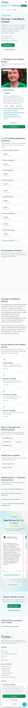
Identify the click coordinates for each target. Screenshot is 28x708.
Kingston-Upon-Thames (8, 463)
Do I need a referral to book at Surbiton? (10, 499)
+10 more (6, 118)
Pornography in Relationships (8, 677)
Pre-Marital (18, 441)
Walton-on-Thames (7, 467)
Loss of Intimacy (6, 441)
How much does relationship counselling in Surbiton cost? (11, 494)
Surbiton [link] (15, 9)
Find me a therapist (9, 49)
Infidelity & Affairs (5, 671)
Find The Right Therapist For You (9, 654)
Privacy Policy (7, 692)
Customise (14, 704)
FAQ (2, 658)
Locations (8, 9)
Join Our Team (4, 660)
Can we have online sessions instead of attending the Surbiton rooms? (12, 504)
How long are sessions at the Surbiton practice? (12, 489)
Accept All (14, 696)
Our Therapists (4, 651)
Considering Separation (7, 673)
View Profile (13, 122)
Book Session (14, 126)
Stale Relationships (7, 445)
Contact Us (4, 656)
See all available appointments (8, 240)
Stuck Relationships (7, 438)
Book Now (24, 5)
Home (2, 9)
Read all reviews (13, 585)
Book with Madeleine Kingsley (11, 575)
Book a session (8, 45)
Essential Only (14, 700)
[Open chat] (24, 704)
